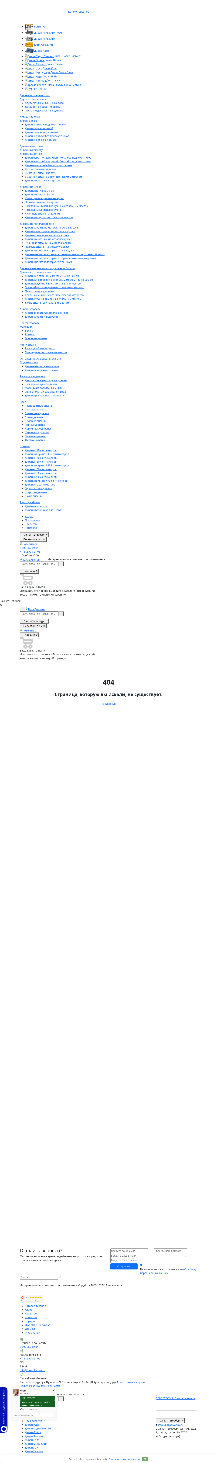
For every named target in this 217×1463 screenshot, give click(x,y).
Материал (26, 327)
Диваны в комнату (31, 150)
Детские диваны (30, 117)
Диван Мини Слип (61, 72)
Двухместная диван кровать (42, 106)
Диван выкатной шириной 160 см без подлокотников (58, 161)
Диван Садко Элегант (67, 56)
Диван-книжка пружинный (41, 132)
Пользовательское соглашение (124, 1459)
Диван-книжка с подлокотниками (45, 124)
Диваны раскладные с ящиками (44, 395)
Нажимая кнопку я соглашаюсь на (168, 1271)
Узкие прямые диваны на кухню (44, 198)
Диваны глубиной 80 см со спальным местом (53, 283)
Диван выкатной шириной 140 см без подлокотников (58, 157)
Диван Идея (41, 50)
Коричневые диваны (38, 428)
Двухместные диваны (33, 99)
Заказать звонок (185, 1398)
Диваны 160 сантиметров (41, 469)
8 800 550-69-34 (29, 548)
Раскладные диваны (32, 376)
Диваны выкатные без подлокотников (48, 165)
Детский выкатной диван (40, 169)
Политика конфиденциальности (40, 1386)
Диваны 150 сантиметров (41, 461)
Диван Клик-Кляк (44, 38)
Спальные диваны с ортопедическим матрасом (54, 295)
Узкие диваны (33, 496)
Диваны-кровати (30, 309)
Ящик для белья (30, 502)
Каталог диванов (35, 1306)
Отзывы (30, 1329)
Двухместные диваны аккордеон (45, 103)
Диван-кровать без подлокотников (46, 313)
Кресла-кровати (30, 323)
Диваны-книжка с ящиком (41, 140)
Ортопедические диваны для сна (40, 358)
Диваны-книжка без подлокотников (47, 136)
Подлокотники (29, 362)
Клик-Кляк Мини (44, 44)
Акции (29, 516)
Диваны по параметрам (35, 95)
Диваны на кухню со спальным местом (49, 217)
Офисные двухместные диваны (44, 110)
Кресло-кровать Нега (67, 84)
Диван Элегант (55, 64)
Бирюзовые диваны (37, 413)
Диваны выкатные (31, 154)
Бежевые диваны (35, 421)
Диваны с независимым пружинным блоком (47, 268)
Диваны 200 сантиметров (41, 477)
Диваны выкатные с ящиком (42, 180)
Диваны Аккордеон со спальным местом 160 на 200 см (59, 279)
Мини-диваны (28, 344)
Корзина (30, 1321)
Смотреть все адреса (132, 1382)
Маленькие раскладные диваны (44, 388)
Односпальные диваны (39, 291)
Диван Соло (49, 68)
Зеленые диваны (35, 436)
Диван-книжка (28, 120)
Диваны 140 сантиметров (41, 458)
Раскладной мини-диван (40, 348)
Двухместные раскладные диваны (46, 380)
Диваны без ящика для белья (43, 510)
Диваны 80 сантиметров (40, 484)
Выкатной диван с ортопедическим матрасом (53, 176)
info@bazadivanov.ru (32, 1370)
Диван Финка (52, 60)
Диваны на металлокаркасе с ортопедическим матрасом (60, 258)
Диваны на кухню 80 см (39, 194)
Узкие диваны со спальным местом (47, 302)
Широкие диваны (36, 492)
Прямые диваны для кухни (41, 202)
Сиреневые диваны (37, 432)
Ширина (25, 446)
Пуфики (42, 88)
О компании (32, 520)
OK (145, 1459)
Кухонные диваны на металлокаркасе (48, 243)
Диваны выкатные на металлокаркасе (48, 239)
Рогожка (30, 334)
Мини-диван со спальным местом (46, 352)
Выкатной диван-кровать (40, 173)
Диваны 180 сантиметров (41, 473)
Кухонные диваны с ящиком (42, 213)
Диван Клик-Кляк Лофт (48, 32)
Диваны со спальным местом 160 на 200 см (52, 276)
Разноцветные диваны (39, 405)
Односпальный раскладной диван (46, 391)
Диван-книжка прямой (39, 128)
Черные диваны (35, 424)
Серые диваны (34, 409)
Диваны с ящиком (36, 506)
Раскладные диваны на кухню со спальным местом (56, 206)
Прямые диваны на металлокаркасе (47, 246)
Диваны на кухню (30, 187)
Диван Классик (55, 80)
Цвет (23, 402)
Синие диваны (34, 417)
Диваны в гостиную (32, 146)
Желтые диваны (35, 440)
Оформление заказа (37, 1325)
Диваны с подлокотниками (41, 370)
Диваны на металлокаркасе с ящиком (48, 262)
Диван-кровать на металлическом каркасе (51, 227)
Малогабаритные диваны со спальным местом (54, 287)
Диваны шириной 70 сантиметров (46, 480)
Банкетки (40, 26)
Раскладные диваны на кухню (43, 209)
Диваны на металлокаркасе (37, 223)
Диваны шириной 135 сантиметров (47, 454)
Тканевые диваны (36, 338)
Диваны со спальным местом (38, 272)
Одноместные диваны (38, 488)
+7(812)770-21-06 (30, 551)
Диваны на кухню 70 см (39, 190)
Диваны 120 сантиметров (41, 450)
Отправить (124, 1266)
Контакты (31, 528)
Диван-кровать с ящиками (41, 316)
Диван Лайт (49, 76)
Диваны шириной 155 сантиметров (47, 465)
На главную (108, 704)
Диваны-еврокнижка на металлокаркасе (50, 231)
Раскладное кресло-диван (41, 384)
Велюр (29, 330)
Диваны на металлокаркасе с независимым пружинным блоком (65, 254)
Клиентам (31, 524)
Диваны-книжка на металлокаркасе (47, 235)
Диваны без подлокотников (42, 366)
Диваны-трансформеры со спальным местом (53, 299)
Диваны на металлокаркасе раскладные (50, 250)
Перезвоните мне (34, 539)
